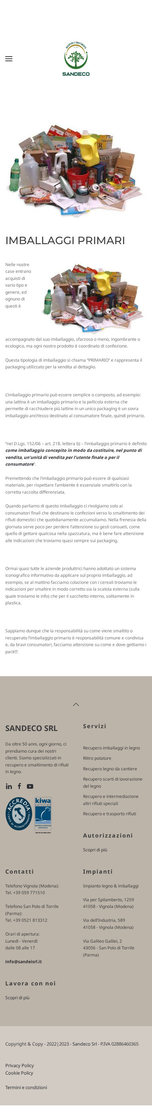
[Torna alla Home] (76, 59)
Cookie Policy (19, 1073)
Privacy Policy (19, 1065)
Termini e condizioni (26, 1087)
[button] (8, 59)
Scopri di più (95, 850)
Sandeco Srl (84, 1044)
